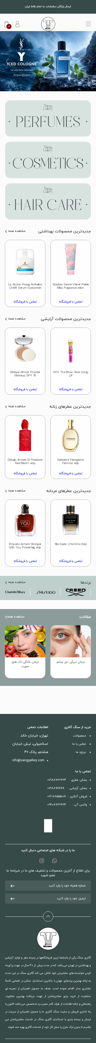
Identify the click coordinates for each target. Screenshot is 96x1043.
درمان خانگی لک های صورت (25, 664)
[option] (48, 61)
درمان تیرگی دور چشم (71, 662)
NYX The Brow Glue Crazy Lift (70, 373)
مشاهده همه (16, 231)
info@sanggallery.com (28, 760)
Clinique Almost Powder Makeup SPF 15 (25, 373)
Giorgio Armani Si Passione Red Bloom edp (25, 461)
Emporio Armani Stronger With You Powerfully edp (25, 545)
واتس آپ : (67, 805)
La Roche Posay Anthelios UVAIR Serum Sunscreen (25, 286)
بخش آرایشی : (67, 788)
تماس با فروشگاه (70, 302)
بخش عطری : (67, 780)
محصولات (80, 736)
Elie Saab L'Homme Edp (71, 544)
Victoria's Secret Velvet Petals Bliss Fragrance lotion (70, 286)
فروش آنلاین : (67, 796)
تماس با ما (79, 744)
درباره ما (81, 752)
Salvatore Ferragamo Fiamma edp (70, 461)
